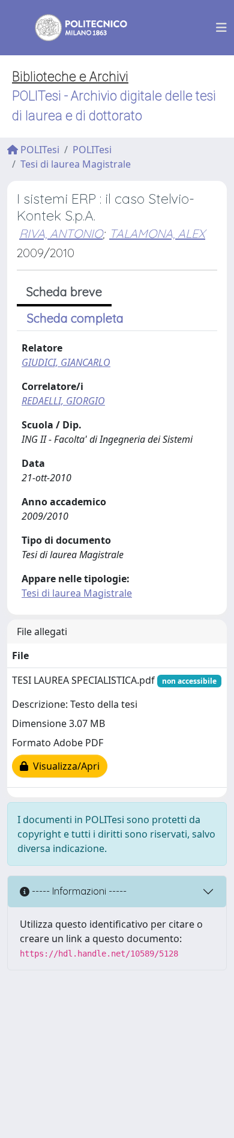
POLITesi (38, 149)
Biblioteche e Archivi (70, 76)
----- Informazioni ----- (78, 891)
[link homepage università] (73, 27)
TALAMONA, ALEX (157, 233)
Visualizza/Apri (64, 766)
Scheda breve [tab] (64, 291)
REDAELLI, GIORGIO (63, 400)
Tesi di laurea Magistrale (75, 164)
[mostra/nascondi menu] (221, 28)
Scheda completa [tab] (75, 318)
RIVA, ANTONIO (61, 233)
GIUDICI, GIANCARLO (66, 362)
